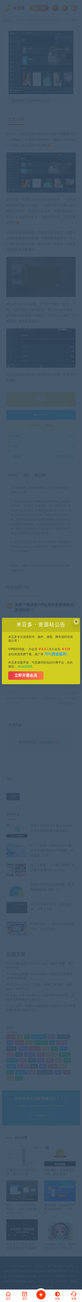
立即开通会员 (26, 675)
